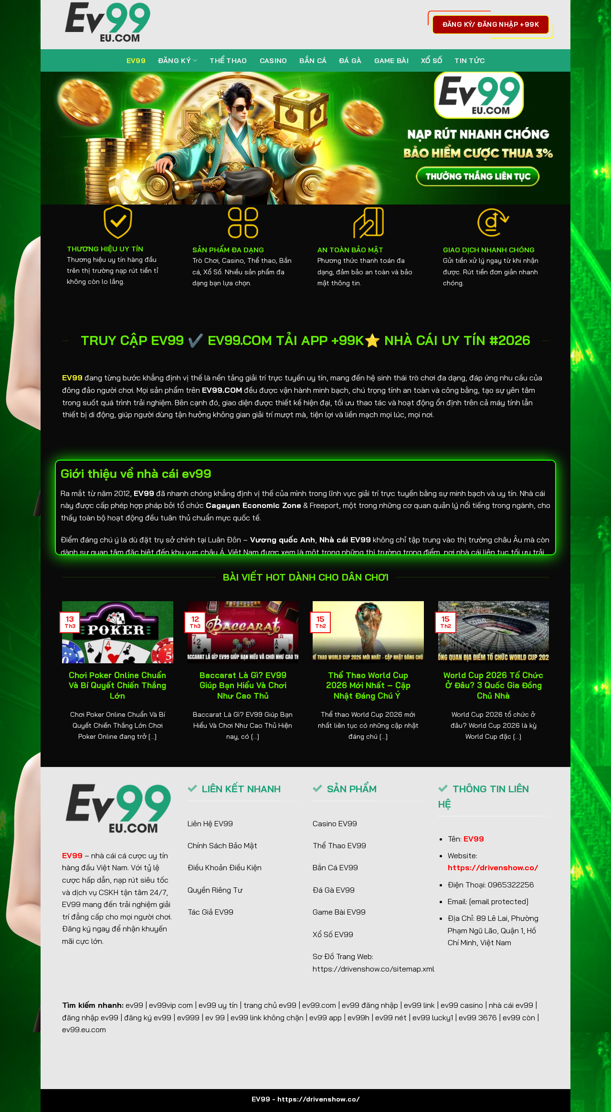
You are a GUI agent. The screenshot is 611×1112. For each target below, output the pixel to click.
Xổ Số (431, 60)
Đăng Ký (174, 60)
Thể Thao (228, 60)
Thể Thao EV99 (339, 845)
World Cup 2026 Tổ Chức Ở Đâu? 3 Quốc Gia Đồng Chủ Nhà (493, 685)
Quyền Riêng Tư (215, 890)
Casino (273, 60)
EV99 (136, 60)
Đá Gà (350, 60)
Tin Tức (469, 60)
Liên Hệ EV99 (210, 823)
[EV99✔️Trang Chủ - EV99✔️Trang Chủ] (110, 24)
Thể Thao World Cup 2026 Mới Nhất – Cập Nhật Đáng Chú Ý (368, 685)
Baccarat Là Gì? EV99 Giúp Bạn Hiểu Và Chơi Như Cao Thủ (243, 685)
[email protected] (498, 901)
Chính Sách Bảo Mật (222, 845)
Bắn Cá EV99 (335, 867)
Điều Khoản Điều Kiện (225, 867)
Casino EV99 (335, 823)
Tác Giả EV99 (210, 912)
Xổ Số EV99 (333, 934)
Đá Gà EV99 (334, 890)
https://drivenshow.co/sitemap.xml (373, 968)
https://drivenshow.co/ (493, 867)
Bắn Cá (313, 60)
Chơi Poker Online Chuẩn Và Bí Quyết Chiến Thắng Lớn (117, 685)
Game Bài (391, 60)
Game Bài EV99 (339, 912)
